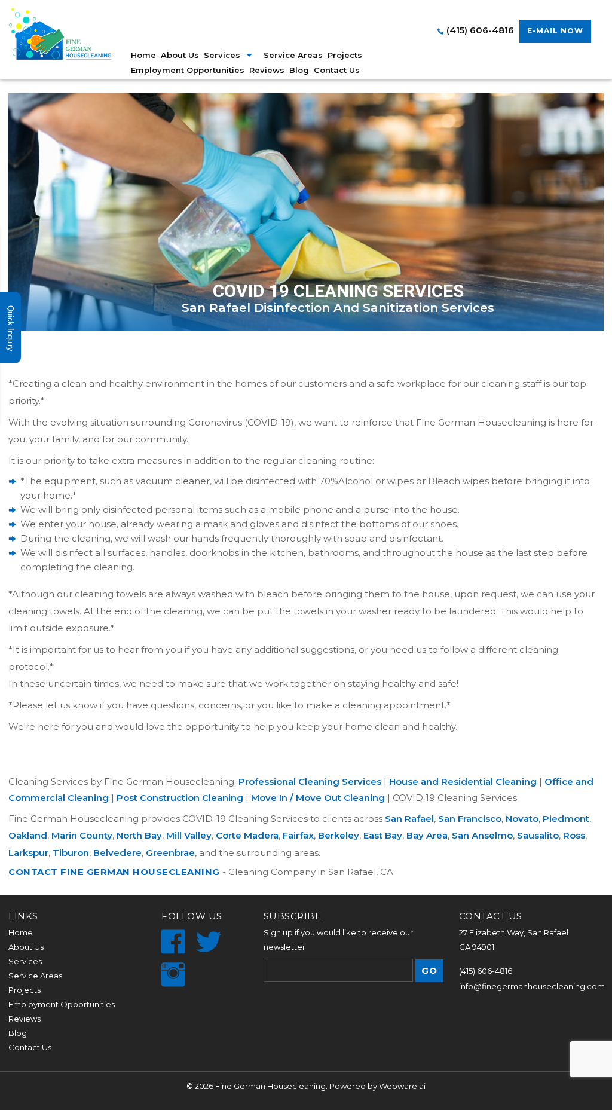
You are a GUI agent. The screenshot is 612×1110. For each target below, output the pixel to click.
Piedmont (566, 818)
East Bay (382, 835)
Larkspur (28, 852)
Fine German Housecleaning (270, 1086)
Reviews (266, 70)
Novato (522, 818)
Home (143, 55)
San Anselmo (482, 835)
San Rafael (409, 818)
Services (25, 961)
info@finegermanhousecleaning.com (532, 986)
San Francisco (469, 818)
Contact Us (337, 70)
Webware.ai (402, 1086)
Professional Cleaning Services (309, 781)
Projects (345, 55)
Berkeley (338, 835)
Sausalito (538, 835)
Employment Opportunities (187, 70)
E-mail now (555, 30)
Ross (574, 835)
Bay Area (427, 835)
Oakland (27, 835)
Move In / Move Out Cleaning (318, 797)
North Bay (139, 835)
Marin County (81, 835)
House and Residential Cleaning (463, 781)
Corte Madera (247, 835)
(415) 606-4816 (480, 30)
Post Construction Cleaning (180, 797)
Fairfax (298, 835)
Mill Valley (189, 835)
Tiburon (71, 852)
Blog (299, 70)
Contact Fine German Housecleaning (114, 871)
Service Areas (293, 55)
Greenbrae (170, 852)
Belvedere (117, 852)
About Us (180, 55)
